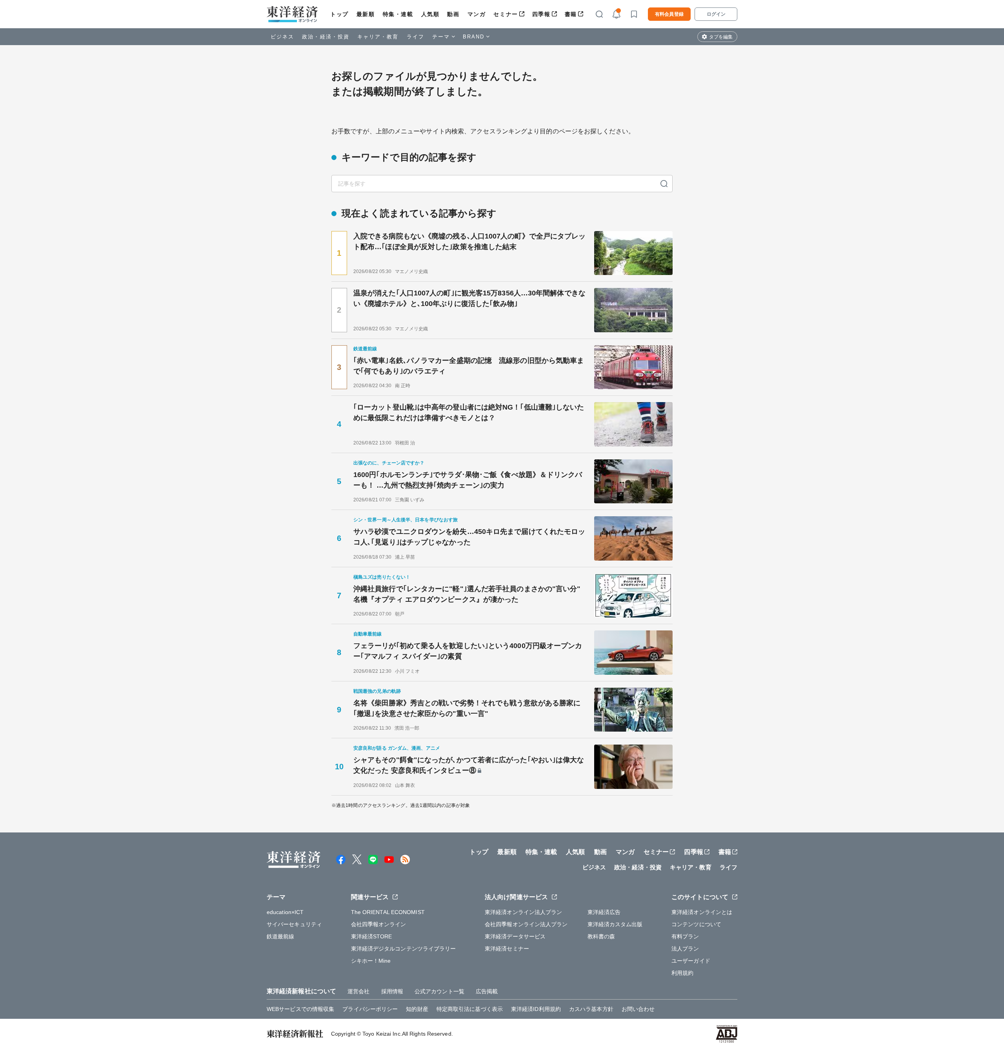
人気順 (430, 14)
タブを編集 (721, 37)
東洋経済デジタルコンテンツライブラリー (403, 948)
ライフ (415, 37)
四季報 (541, 14)
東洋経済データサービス (515, 936)
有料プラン (685, 936)
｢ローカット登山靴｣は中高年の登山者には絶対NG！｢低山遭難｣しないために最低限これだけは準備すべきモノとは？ (468, 412)
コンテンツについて (696, 924)
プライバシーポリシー (370, 1009)
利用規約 (682, 973)
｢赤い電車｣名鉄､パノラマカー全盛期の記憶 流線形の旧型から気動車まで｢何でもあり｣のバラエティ (468, 366)
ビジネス (282, 37)
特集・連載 (398, 14)
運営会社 (358, 991)
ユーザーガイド (690, 961)
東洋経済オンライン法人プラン (523, 912)
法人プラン (685, 948)
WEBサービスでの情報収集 (300, 1009)
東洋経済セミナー (507, 948)
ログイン (716, 14)
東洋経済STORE (371, 936)
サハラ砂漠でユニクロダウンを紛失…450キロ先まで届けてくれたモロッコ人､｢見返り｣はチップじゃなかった (469, 537)
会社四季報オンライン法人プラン (526, 924)
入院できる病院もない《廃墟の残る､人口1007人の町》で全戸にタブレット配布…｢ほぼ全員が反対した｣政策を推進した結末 (469, 241)
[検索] (664, 183)
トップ (339, 14)
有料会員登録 (669, 14)
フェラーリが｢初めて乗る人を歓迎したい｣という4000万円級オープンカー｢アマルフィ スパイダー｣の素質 (467, 651)
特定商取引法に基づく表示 (470, 1009)
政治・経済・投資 (325, 37)
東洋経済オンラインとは (701, 912)
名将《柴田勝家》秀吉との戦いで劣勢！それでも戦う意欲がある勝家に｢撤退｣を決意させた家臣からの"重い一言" (466, 708)
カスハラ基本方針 (591, 1009)
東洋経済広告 (604, 912)
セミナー (505, 14)
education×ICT (285, 912)
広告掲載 (487, 991)
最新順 (365, 14)
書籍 (571, 14)
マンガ (476, 14)
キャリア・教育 (378, 37)
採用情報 (392, 991)
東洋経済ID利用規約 (536, 1009)
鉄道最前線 (281, 936)
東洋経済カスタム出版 (615, 924)
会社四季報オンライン (378, 924)
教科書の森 (601, 936)
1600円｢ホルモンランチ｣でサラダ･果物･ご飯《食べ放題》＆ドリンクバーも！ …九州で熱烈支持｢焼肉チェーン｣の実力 (467, 480)
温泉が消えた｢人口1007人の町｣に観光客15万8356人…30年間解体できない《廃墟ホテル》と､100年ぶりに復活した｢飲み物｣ (469, 298)
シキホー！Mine (371, 961)
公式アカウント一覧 (439, 991)
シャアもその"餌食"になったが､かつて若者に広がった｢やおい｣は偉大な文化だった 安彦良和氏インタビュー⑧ (468, 765)
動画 (453, 14)
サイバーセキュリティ (294, 924)
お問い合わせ (638, 1009)
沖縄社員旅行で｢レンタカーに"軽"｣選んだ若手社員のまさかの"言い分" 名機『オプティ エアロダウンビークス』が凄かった (470, 594)
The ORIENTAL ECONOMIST (388, 912)
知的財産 (417, 1009)
